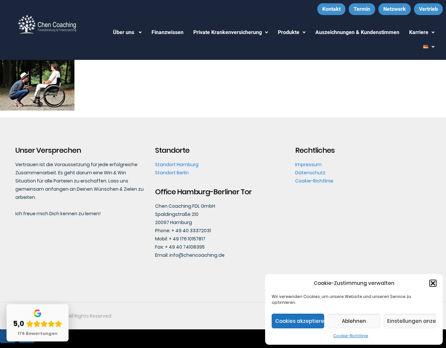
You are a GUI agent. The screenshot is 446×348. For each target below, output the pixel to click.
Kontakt (331, 9)
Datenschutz (310, 172)
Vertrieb (428, 9)
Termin (362, 9)
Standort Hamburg (177, 164)
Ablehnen (354, 321)
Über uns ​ (124, 32)
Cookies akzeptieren (299, 321)
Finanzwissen (167, 32)
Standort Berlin (172, 172)
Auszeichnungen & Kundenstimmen (357, 32)
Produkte (288, 32)
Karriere (418, 32)
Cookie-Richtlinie (350, 336)
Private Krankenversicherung (227, 32)
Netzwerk (394, 9)
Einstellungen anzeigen (411, 321)
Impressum (308, 164)
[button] (433, 283)
